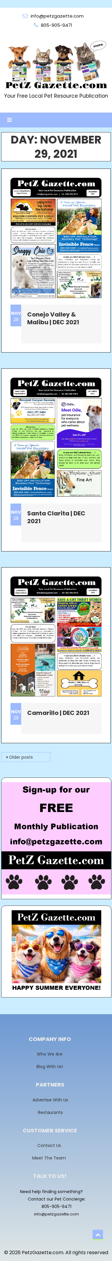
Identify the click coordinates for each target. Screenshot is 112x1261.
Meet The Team (51, 1158)
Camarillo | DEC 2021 (58, 713)
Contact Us (51, 1145)
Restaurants (52, 1112)
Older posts (21, 757)
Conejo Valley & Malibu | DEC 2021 (53, 318)
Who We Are (51, 1054)
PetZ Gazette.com (56, 85)
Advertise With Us (52, 1100)
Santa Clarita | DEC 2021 (56, 517)
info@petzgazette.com (56, 1214)
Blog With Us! (51, 1067)
